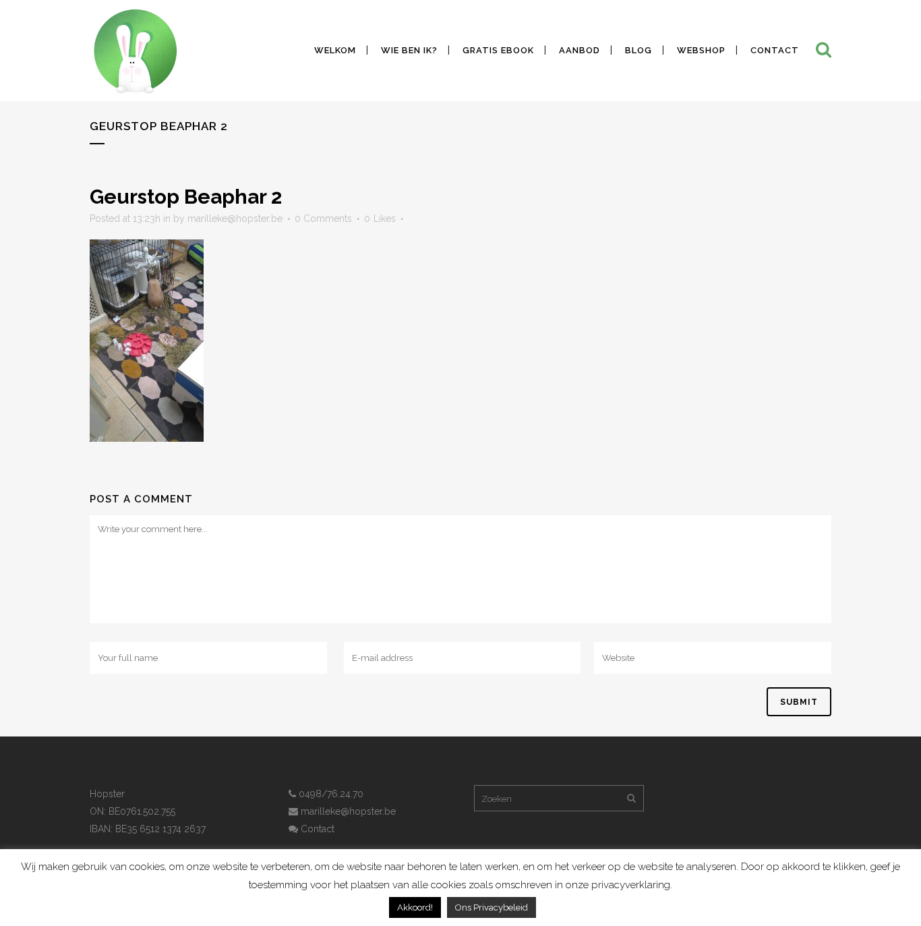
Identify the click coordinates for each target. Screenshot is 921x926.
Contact (316, 828)
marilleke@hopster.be (235, 218)
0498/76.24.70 (329, 793)
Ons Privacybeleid (491, 907)
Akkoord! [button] (415, 907)
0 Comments (323, 218)
